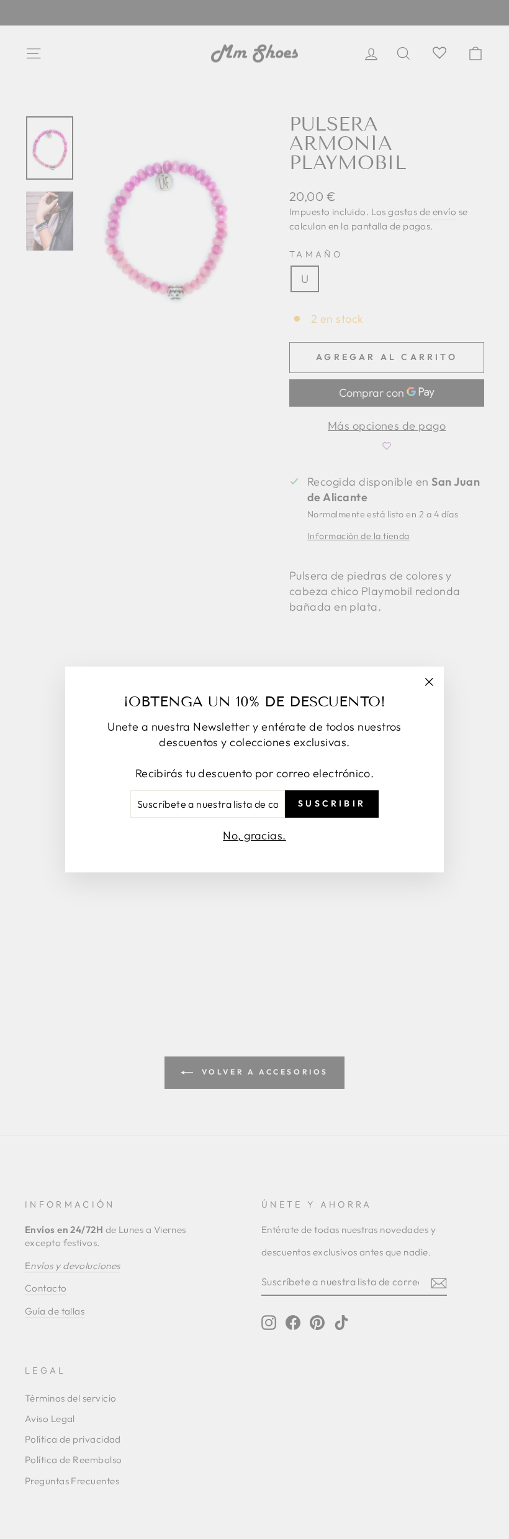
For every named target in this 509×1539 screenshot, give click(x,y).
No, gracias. (254, 835)
